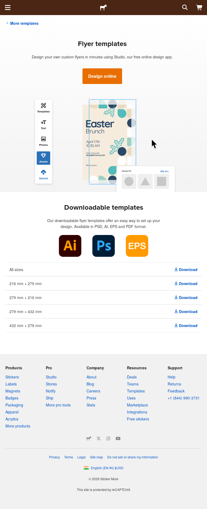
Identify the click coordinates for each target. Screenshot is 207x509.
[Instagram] (108, 438)
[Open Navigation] (7, 7)
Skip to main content (4, 4)
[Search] (184, 7)
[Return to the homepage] (103, 7)
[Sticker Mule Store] (89, 438)
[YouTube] (118, 438)
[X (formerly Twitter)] (98, 438)
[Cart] (199, 7)
